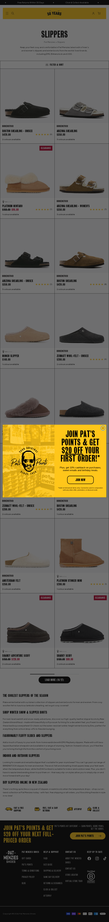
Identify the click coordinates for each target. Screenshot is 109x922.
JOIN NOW (80, 480)
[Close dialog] (103, 428)
